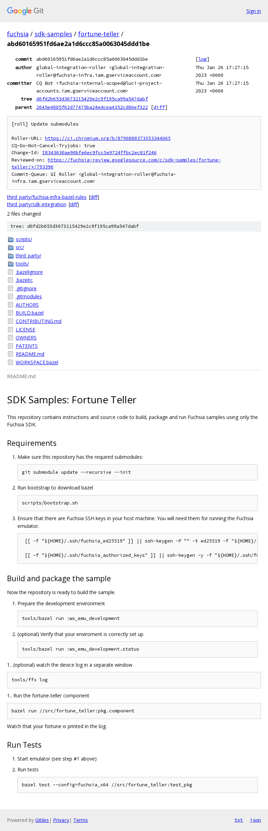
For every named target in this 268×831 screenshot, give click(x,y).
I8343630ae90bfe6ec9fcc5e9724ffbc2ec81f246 (99, 153)
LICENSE (25, 329)
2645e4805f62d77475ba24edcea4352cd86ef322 (92, 107)
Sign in (253, 11)
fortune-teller (98, 34)
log (202, 59)
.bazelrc (24, 280)
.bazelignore (29, 272)
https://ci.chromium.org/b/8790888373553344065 (108, 138)
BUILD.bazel (30, 312)
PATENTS (27, 346)
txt (238, 820)
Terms (80, 820)
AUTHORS (27, 304)
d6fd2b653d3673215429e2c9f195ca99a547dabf (92, 99)
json (255, 820)
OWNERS (26, 337)
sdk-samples (53, 34)
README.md (30, 354)
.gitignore (26, 288)
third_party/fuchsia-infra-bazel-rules (47, 197)
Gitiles (42, 820)
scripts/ (24, 239)
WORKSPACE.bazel (37, 362)
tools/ (22, 263)
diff (159, 107)
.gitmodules (29, 296)
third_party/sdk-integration (36, 204)
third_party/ (28, 255)
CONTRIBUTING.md (38, 321)
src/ (20, 247)
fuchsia (18, 34)
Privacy (61, 820)
